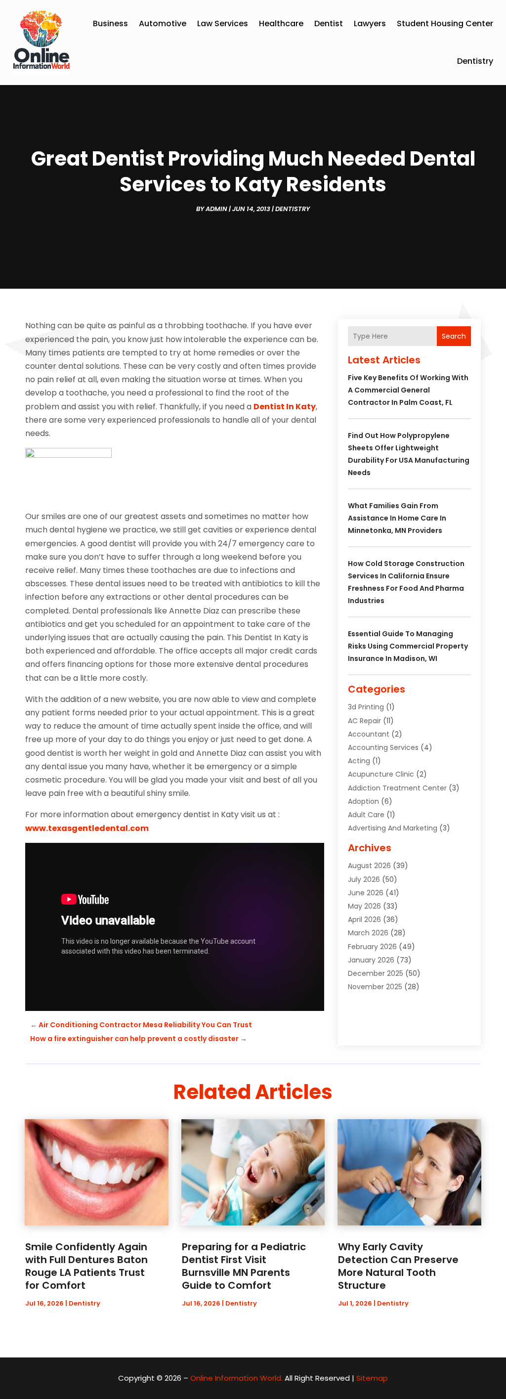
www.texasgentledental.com (87, 828)
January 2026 (371, 960)
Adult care (366, 815)
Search (454, 336)
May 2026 (364, 906)
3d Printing (366, 707)
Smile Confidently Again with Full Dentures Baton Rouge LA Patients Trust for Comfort (86, 1266)
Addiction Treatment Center (397, 788)
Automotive (162, 23)
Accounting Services (383, 747)
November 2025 (375, 987)
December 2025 (375, 973)
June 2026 (365, 893)
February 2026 (372, 947)
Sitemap (372, 1378)
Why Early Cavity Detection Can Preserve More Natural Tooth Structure (398, 1266)
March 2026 (368, 933)
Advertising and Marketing (392, 828)
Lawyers (370, 23)
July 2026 (364, 879)
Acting (359, 761)
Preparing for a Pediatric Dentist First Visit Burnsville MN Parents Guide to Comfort (244, 1266)
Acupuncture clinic (381, 774)
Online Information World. (236, 1378)
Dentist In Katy (284, 406)
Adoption (363, 801)
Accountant (368, 734)
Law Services (222, 23)
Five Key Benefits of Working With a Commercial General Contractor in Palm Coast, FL (408, 390)
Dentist (328, 23)
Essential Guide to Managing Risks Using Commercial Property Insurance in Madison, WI (408, 646)
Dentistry (475, 61)
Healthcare (281, 23)
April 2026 (364, 919)
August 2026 (369, 866)
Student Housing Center (445, 23)
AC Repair (364, 721)
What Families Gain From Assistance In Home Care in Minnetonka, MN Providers (397, 518)
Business (110, 23)
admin (216, 209)
